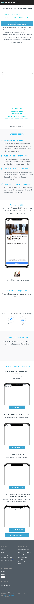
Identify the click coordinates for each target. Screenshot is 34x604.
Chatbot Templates (23, 549)
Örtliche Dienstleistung (11, 417)
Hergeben (16, 377)
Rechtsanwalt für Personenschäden (17, 119)
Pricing (3, 571)
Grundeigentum (16, 459)
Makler (26, 417)
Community (4, 555)
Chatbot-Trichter (8, 377)
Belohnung (10, 501)
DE (2, 577)
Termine (25, 457)
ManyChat (17, 106)
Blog (2, 552)
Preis (28, 377)
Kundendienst (10, 457)
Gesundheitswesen (17, 111)
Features (12, 126)
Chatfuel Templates (23, 555)
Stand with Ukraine (6, 560)
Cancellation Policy (19, 592)
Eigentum (21, 417)
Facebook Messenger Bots (24, 562)
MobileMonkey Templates (22, 558)
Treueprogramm (17, 501)
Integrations (20, 126)
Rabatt (25, 501)
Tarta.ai (5, 595)
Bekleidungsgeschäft (8, 499)
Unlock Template (17, 407)
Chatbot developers (6, 557)
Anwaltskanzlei (17, 114)
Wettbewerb (16, 378)
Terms (2, 592)
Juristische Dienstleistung (17, 116)
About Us (4, 549)
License (12, 592)
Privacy (7, 592)
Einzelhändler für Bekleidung (23, 499)
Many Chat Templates (24, 552)
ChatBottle (11, 595)
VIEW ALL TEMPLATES (16, 535)
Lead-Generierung (17, 108)
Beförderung (23, 377)
